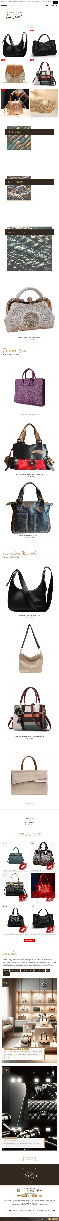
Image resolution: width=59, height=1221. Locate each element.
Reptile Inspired (13, 132)
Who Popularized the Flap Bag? (15, 1141)
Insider (31, 1182)
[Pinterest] (31, 1168)
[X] (36, 1168)
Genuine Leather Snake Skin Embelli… (10, 902)
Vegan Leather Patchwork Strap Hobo (29, 676)
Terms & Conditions (39, 1210)
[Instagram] (27, 1168)
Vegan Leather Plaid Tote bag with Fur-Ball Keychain (29, 736)
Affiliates (54, 1210)
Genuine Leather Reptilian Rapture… (37, 902)
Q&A (47, 970)
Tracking (10, 1210)
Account (5, 1210)
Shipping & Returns (29, 1210)
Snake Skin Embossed (16, 182)
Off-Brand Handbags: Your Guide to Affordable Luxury (23, 1052)
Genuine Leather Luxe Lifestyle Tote (29, 414)
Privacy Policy (48, 1210)
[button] (47, 5)
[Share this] (49, 1219)
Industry (6, 974)
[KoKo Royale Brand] (29, 1175)
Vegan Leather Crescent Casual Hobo (29, 615)
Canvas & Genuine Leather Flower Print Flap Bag (29, 475)
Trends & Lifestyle (27, 970)
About (22, 1210)
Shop (27, 1182)
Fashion (6, 970)
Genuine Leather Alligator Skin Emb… (10, 933)
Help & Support (16, 1210)
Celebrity (37, 970)
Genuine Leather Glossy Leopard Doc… (37, 870)
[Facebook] (23, 1168)
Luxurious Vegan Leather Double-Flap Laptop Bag (29, 802)
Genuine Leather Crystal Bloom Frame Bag (29, 337)
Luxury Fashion (14, 970)
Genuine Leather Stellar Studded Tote (29, 535)
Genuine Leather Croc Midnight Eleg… (37, 933)
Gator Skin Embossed (16, 232)
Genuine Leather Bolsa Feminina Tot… (10, 870)
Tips (43, 970)
